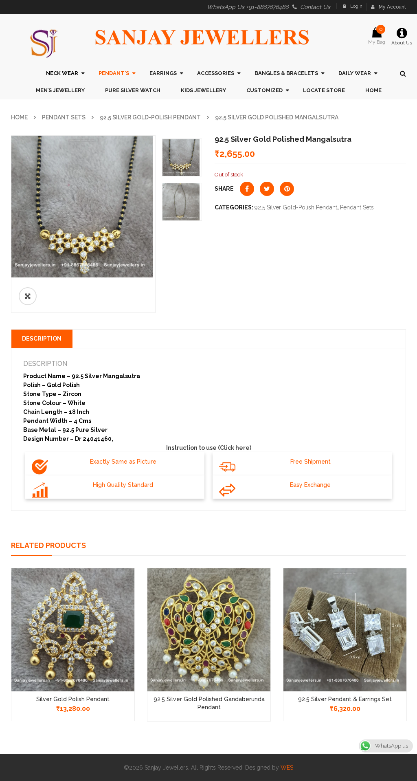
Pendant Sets (64, 117)
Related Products (48, 545)
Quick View (72, 614)
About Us (401, 43)
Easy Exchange (310, 485)
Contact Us (315, 7)
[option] (83, 206)
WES (287, 767)
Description (41, 338)
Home (19, 117)
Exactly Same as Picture (123, 461)
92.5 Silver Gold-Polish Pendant (150, 117)
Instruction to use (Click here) (208, 447)
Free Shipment (310, 461)
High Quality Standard (123, 485)
